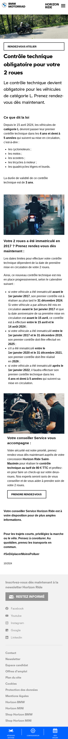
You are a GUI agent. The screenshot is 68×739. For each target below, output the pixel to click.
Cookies (11, 683)
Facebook (17, 608)
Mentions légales (17, 696)
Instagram (17, 623)
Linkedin (16, 637)
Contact (10, 653)
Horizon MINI (14, 708)
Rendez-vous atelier (22, 46)
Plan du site (13, 677)
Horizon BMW (15, 702)
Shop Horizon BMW (19, 714)
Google (16, 630)
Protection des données (21, 690)
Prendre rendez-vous (26, 494)
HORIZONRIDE (52, 6)
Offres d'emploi (16, 671)
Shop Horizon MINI (18, 720)
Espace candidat (16, 665)
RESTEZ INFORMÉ (30, 596)
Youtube (16, 616)
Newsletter (12, 659)
